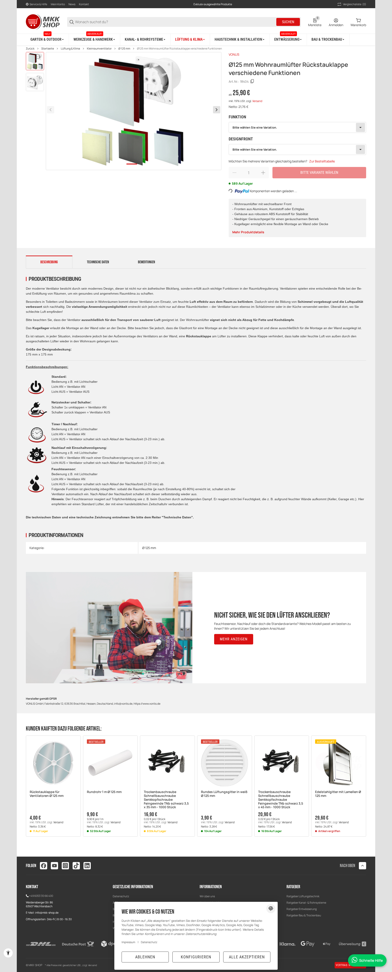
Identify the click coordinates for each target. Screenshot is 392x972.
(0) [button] (354, 4)
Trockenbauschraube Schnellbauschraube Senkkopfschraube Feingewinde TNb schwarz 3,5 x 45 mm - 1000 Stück (280, 799)
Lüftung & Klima (70, 48)
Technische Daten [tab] (98, 262)
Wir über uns (207, 896)
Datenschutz (121, 896)
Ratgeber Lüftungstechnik (303, 896)
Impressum (128, 942)
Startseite (47, 48)
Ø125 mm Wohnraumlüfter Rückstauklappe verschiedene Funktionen (179, 48)
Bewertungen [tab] (146, 262)
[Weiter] (216, 109)
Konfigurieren (196, 957)
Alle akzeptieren (247, 957)
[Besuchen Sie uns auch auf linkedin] (87, 865)
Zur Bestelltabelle (322, 161)
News (72, 4)
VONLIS (234, 54)
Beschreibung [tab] (49, 262)
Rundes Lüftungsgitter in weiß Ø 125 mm (224, 794)
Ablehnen (145, 957)
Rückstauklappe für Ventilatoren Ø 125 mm (47, 794)
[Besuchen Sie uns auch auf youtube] (54, 865)
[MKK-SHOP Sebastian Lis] (43, 21)
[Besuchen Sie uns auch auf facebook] (43, 865)
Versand (257, 101)
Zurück (30, 48)
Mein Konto (58, 4)
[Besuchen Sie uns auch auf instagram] (65, 865)
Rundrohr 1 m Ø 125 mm (104, 792)
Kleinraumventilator (99, 48)
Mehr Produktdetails (248, 232)
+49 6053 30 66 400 (41, 896)
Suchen (288, 22)
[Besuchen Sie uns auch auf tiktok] (76, 865)
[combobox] (297, 127)
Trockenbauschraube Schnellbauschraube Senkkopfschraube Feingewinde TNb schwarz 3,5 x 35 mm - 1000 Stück (166, 799)
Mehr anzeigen (233, 639)
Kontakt (84, 4)
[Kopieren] (252, 81)
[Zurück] (50, 109)
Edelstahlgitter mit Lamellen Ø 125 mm (338, 794)
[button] (53, 763)
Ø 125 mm (124, 48)
